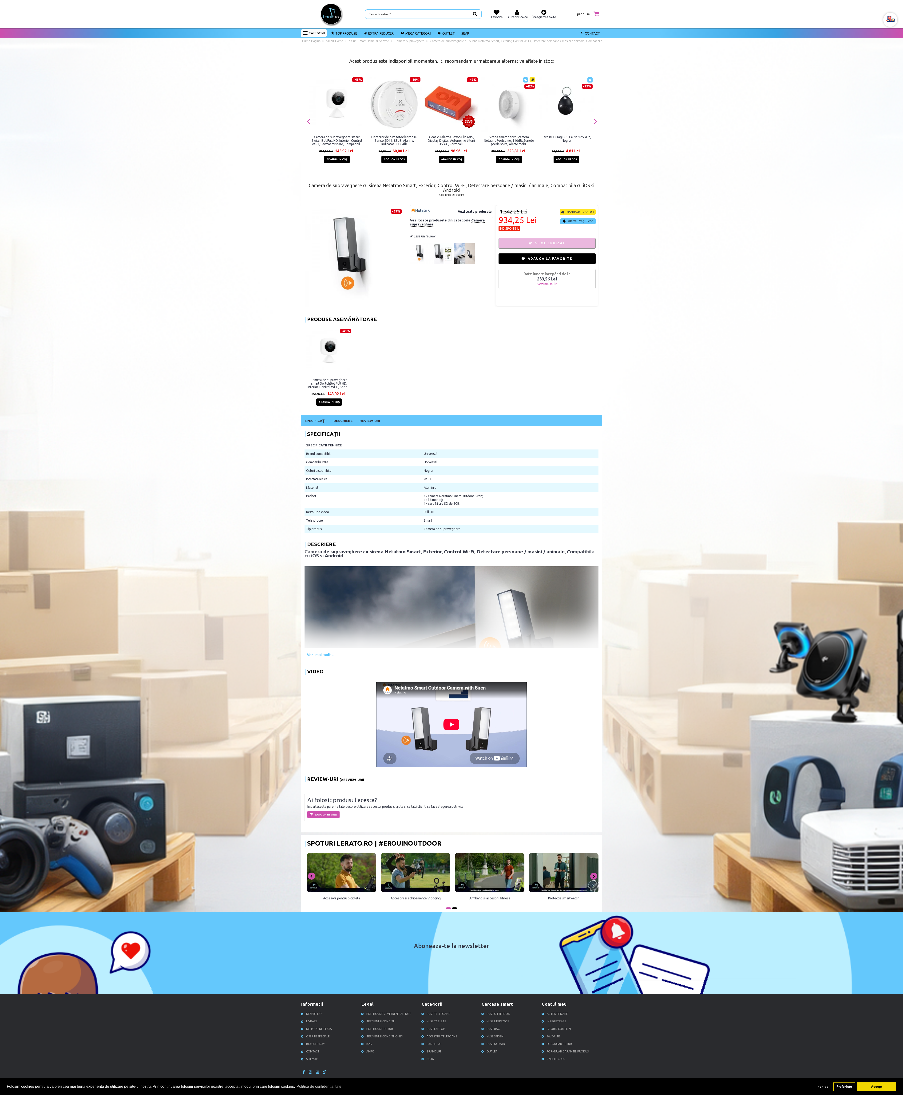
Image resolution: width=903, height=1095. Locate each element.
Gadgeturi (434, 1044)
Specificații (315, 421)
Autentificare (557, 1014)
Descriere (342, 421)
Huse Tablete (436, 1021)
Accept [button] (876, 1086)
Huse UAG (493, 1029)
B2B (369, 1044)
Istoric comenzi (559, 1029)
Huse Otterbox (498, 1014)
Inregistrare (556, 1021)
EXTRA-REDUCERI (381, 33)
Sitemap (312, 1059)
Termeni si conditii (380, 1021)
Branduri (434, 1051)
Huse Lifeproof (498, 1021)
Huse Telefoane (438, 1014)
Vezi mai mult (319, 655)
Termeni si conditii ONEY (384, 1036)
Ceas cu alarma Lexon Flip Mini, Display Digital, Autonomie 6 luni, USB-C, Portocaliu (451, 140)
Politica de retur (379, 1029)
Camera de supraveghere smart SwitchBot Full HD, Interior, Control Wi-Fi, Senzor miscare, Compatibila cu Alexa (337, 140)
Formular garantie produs (568, 1051)
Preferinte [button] (844, 1086)
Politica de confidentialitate (388, 1014)
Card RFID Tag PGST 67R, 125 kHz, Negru (566, 138)
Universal (430, 454)
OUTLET (448, 33)
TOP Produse (346, 33)
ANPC (370, 1051)
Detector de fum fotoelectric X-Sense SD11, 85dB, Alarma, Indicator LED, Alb (394, 140)
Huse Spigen (495, 1036)
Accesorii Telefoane (442, 1036)
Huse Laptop (436, 1029)
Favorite (553, 1036)
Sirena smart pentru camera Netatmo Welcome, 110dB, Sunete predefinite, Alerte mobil (509, 140)
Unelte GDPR (556, 1059)
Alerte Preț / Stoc (580, 221)
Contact (592, 33)
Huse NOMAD (496, 1044)
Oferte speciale (318, 1036)
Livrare (311, 1021)
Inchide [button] (822, 1086)
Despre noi (314, 1014)
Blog (430, 1059)
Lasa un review (425, 236)
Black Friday (315, 1044)
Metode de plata (319, 1029)
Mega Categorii (418, 33)
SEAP (465, 33)
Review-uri (370, 421)
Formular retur (559, 1044)
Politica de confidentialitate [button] (319, 1086)
